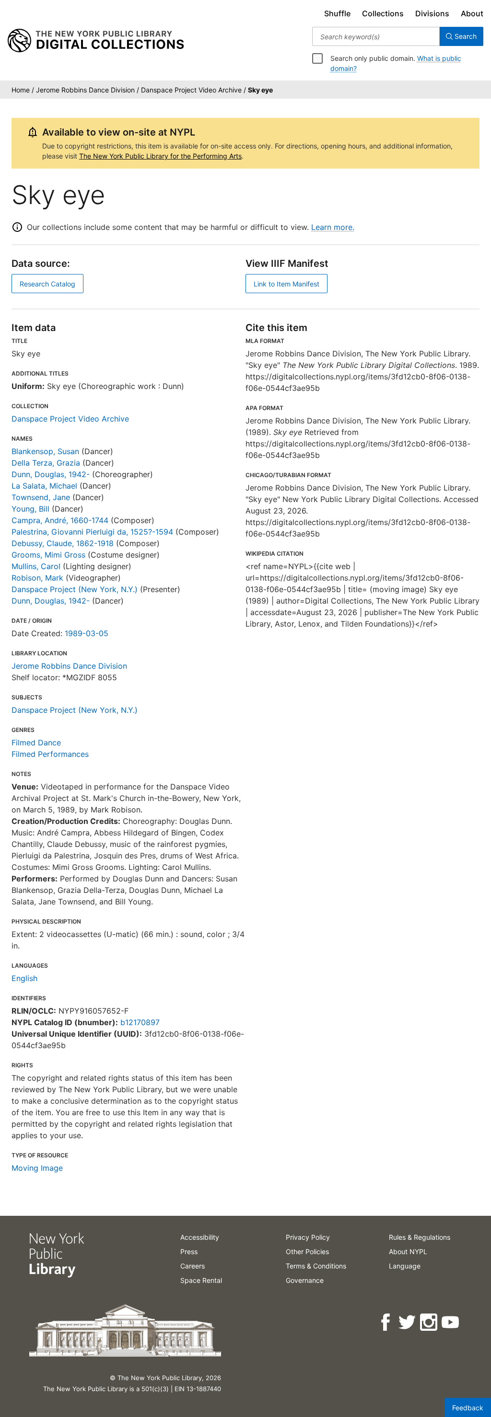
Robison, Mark (37, 578)
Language (405, 1266)
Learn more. (332, 227)
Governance (305, 1280)
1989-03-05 (86, 633)
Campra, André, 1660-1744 (60, 520)
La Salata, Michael (44, 486)
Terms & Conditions (316, 1266)
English (24, 978)
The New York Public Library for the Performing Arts (160, 156)
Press (189, 1251)
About (472, 13)
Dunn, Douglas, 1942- (51, 474)
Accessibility (199, 1237)
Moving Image (37, 1168)
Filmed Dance (36, 742)
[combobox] (376, 36)
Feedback (467, 1408)
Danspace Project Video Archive (70, 418)
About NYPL (408, 1251)
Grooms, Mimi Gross (48, 555)
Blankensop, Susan (45, 451)
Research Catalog (47, 284)
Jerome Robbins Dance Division (69, 666)
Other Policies (307, 1251)
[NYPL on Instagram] (429, 1322)
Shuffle (337, 13)
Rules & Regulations (419, 1237)
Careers (192, 1266)
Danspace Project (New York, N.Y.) (75, 589)
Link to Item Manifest (286, 284)
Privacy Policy (308, 1237)
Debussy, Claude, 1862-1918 (63, 543)
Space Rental (201, 1280)
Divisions (432, 13)
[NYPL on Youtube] (451, 1322)
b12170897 (140, 1022)
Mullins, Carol (36, 566)
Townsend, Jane (41, 497)
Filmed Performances (50, 754)
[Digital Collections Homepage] (96, 41)
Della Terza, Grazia (46, 463)
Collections (383, 13)
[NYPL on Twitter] (407, 1322)
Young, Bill (30, 509)
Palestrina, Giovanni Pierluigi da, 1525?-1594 (92, 532)
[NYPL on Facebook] (386, 1322)
